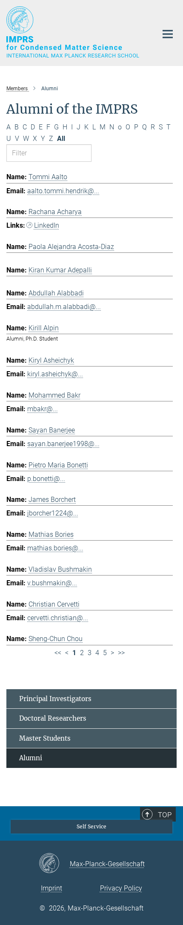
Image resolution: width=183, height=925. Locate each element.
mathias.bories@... (55, 548)
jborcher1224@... (52, 513)
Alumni (30, 758)
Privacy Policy (121, 888)
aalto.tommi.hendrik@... (63, 191)
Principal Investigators (55, 699)
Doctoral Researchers (52, 718)
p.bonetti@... (46, 479)
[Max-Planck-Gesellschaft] (54, 863)
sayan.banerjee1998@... (63, 444)
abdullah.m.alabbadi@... (64, 307)
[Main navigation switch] (167, 34)
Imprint (51, 888)
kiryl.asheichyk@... (55, 374)
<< (57, 653)
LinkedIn (46, 225)
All (61, 139)
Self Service (91, 826)
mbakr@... (42, 409)
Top (165, 814)
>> (121, 653)
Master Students (45, 738)
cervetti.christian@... (57, 618)
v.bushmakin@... (52, 583)
